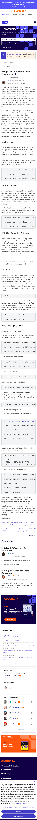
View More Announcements (19, 663)
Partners (21, 14)
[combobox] (18, 43)
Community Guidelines (10, 766)
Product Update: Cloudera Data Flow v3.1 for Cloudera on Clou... (17, 658)
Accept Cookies (18, 816)
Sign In (5, 22)
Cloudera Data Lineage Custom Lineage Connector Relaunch (18, 645)
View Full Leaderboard (18, 729)
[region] (18, 799)
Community (5, 14)
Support (29, 14)
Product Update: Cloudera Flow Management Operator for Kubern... (18, 651)
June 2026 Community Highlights (11, 641)
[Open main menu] (35, 22)
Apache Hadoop (14, 77)
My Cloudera (6, 774)
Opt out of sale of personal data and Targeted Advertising (18, 807)
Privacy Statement (22, 803)
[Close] (35, 782)
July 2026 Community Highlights (11, 636)
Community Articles (8, 62)
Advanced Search (6, 47)
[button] (34, 550)
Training (14, 14)
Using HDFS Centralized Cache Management (15, 72)
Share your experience (15, 54)
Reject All (18, 811)
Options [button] (7, 66)
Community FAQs (8, 770)
